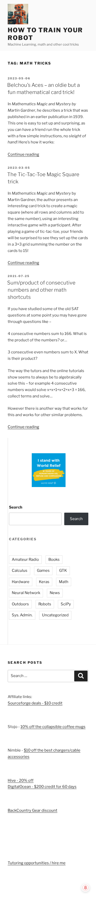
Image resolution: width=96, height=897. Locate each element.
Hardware (20, 581)
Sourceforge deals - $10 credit (35, 703)
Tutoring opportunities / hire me (37, 863)
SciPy (66, 604)
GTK (63, 570)
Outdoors (20, 604)
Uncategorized (55, 615)
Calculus (19, 570)
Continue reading (23, 154)
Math (63, 581)
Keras (44, 581)
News (55, 592)
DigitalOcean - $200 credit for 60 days (42, 786)
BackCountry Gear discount (32, 810)
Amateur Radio (25, 559)
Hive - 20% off (21, 780)
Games (43, 570)
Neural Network (26, 592)
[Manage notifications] (85, 888)
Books (54, 559)
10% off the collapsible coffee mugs (53, 726)
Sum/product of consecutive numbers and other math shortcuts (41, 290)
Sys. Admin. (22, 615)
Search (15, 507)
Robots (44, 604)
